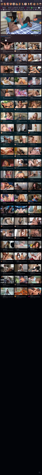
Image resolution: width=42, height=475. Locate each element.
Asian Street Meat (8, 37)
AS (2, 39)
